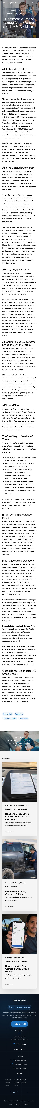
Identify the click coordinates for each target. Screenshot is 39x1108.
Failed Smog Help (20, 1068)
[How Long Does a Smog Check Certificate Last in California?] (19, 799)
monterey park (7, 714)
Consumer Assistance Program (14, 548)
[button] (36, 2)
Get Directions (21, 1044)
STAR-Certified (26, 13)
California (12, 10)
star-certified (23, 718)
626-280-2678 (20, 1024)
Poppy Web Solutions (23, 1105)
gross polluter (27, 539)
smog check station (9, 718)
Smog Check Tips (20, 1060)
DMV (15, 805)
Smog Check (12, 13)
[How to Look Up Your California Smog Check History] (19, 951)
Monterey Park (24, 10)
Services (20, 1056)
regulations (19, 714)
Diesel (7, 883)
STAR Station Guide (20, 1064)
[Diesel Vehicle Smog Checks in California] (19, 875)
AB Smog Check (10, 2)
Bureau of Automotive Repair (16, 701)
